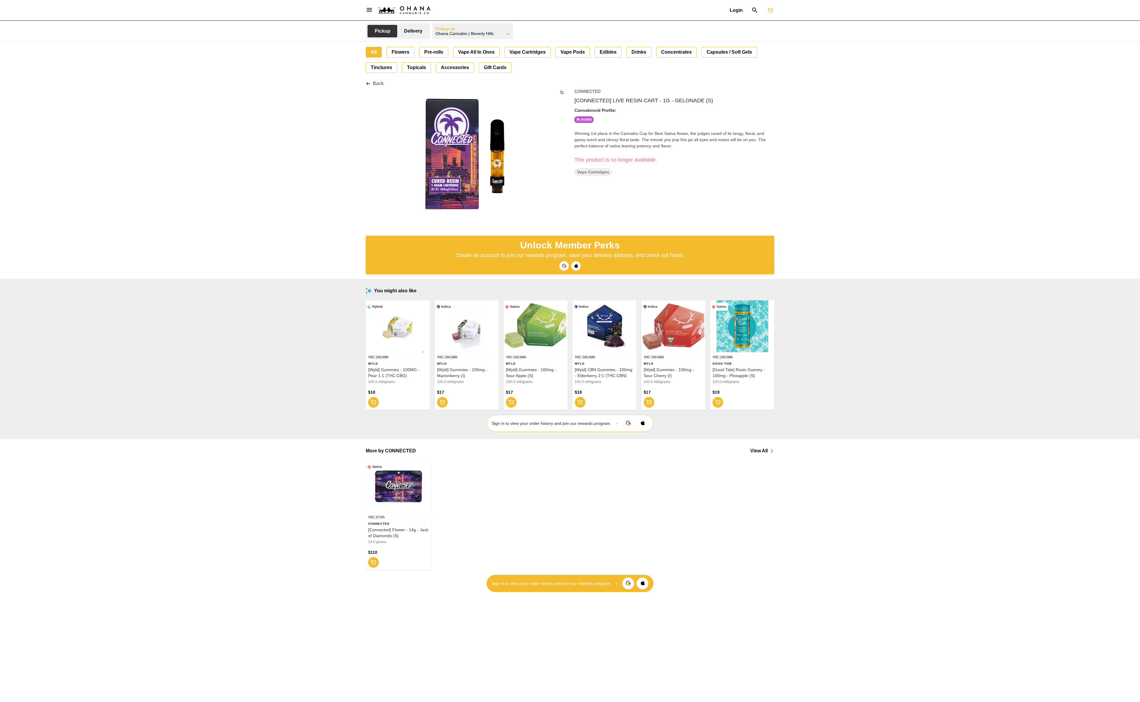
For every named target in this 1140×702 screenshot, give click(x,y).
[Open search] (754, 10)
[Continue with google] (564, 266)
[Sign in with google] (628, 423)
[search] (562, 92)
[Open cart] (769, 10)
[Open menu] (369, 9)
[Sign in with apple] (642, 423)
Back (378, 83)
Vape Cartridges (593, 172)
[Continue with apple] (576, 266)
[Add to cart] (373, 402)
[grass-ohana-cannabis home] (404, 10)
